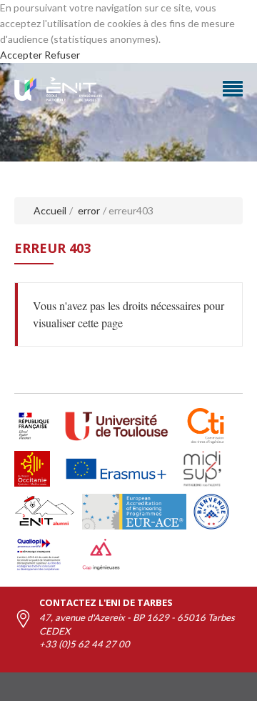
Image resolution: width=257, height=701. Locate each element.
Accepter (21, 55)
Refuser (62, 55)
